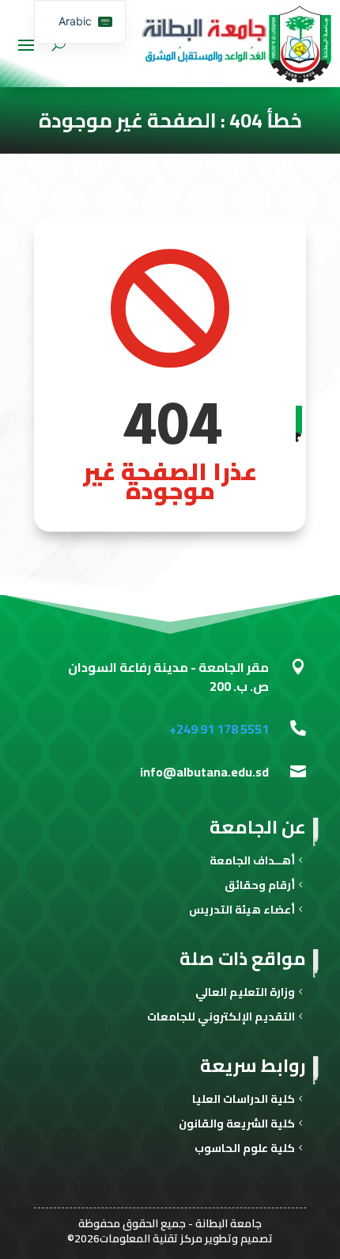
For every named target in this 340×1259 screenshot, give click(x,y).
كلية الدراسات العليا (243, 1101)
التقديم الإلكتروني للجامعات (221, 1018)
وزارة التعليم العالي (245, 994)
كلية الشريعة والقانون (237, 1125)
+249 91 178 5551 (219, 729)
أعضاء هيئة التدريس (242, 911)
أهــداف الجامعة (252, 862)
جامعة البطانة (228, 1223)
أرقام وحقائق (260, 887)
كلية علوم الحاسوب (245, 1150)
